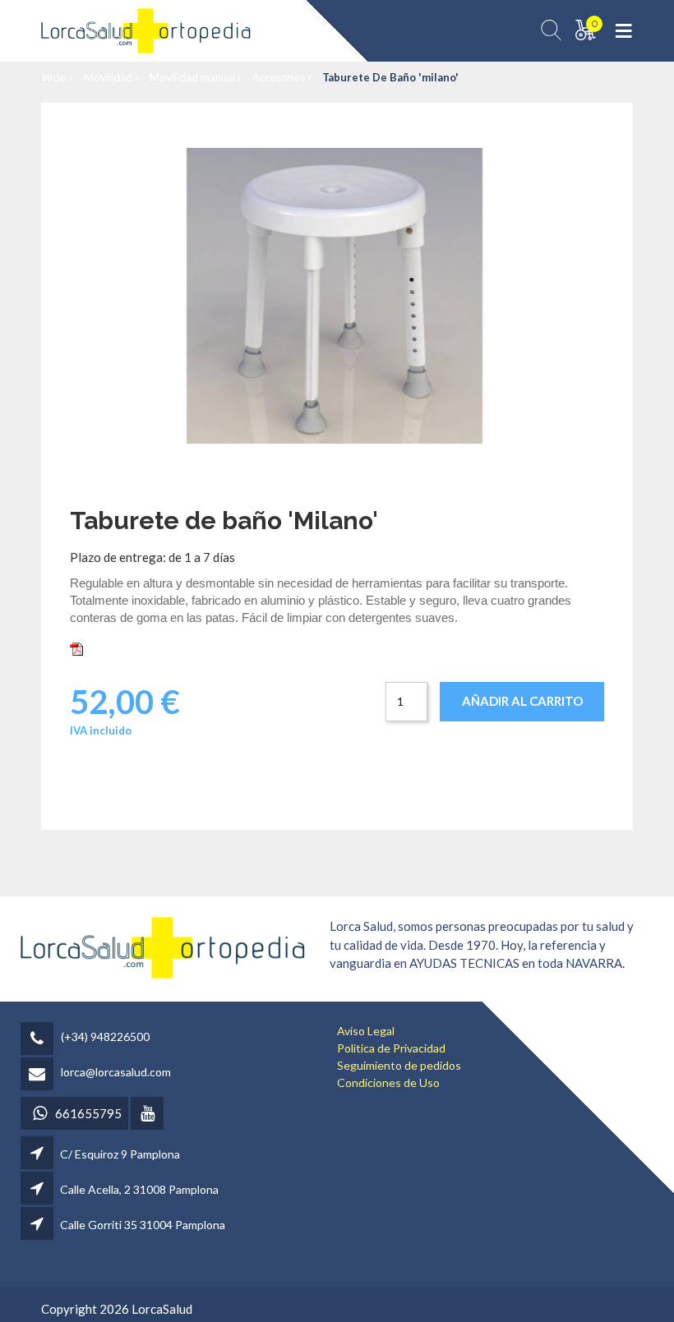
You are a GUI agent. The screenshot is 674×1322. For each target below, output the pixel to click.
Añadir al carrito (522, 700)
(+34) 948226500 (105, 1036)
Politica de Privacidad (391, 1048)
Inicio (55, 77)
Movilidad (109, 77)
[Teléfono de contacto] (39, 1040)
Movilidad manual (194, 77)
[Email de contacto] (39, 1075)
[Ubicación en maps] (38, 1154)
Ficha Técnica (123, 647)
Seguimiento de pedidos (399, 1065)
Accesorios (279, 77)
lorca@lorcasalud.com (116, 1072)
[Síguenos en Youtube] (148, 1114)
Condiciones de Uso (388, 1082)
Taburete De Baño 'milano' (390, 77)
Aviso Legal (366, 1031)
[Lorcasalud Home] (163, 946)
